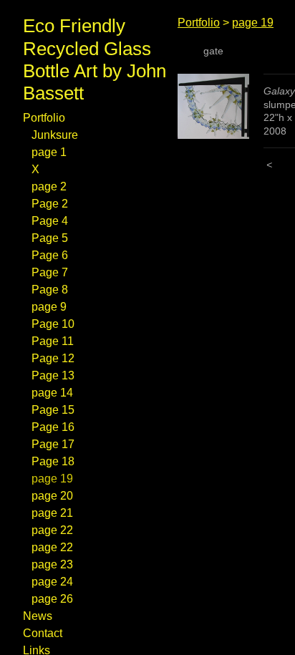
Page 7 (50, 272)
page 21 (52, 513)
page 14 (52, 393)
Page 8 (50, 289)
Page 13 (53, 375)
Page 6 (50, 255)
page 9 (49, 307)
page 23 (52, 564)
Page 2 (50, 204)
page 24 (52, 582)
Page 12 (53, 358)
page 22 (52, 530)
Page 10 (53, 324)
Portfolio (44, 118)
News (37, 616)
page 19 (52, 478)
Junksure (55, 135)
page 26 (52, 599)
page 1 (49, 152)
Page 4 (50, 221)
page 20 (52, 496)
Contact (42, 633)
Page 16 (53, 427)
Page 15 (53, 410)
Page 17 (53, 444)
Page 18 (53, 461)
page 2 (49, 186)
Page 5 (50, 238)
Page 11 (53, 341)
